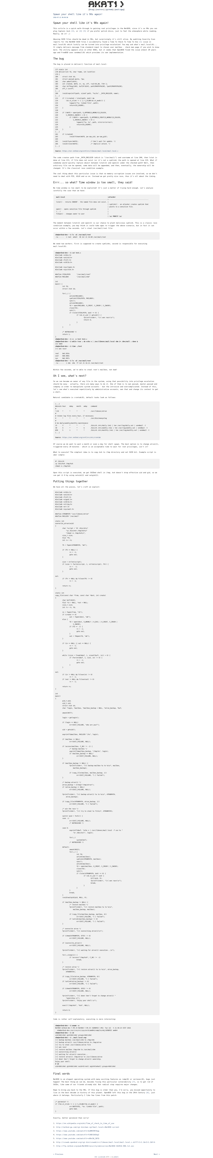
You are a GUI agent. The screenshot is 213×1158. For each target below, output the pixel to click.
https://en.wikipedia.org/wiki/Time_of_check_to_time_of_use (85, 1123)
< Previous (58, 1154)
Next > (157, 1154)
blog (92, 10)
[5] (84, 31)
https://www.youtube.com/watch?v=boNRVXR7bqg (77, 1131)
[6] (147, 1093)
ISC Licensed (100, 1157)
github (109, 10)
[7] (133, 1082)
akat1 (116, 1157)
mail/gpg (119, 10)
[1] (140, 42)
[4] (80, 31)
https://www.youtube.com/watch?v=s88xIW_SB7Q (77, 1138)
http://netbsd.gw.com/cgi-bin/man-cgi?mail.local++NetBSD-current (87, 1127)
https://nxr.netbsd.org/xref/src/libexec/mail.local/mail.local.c (90, 151)
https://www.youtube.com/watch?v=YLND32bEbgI (77, 1135)
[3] (72, 31)
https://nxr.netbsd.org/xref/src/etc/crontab (81, 437)
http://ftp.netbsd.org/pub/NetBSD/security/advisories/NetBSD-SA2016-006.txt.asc (95, 1146)
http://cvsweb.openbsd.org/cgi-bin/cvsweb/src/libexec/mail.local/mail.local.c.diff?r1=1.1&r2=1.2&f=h (105, 1142)
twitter (100, 10)
